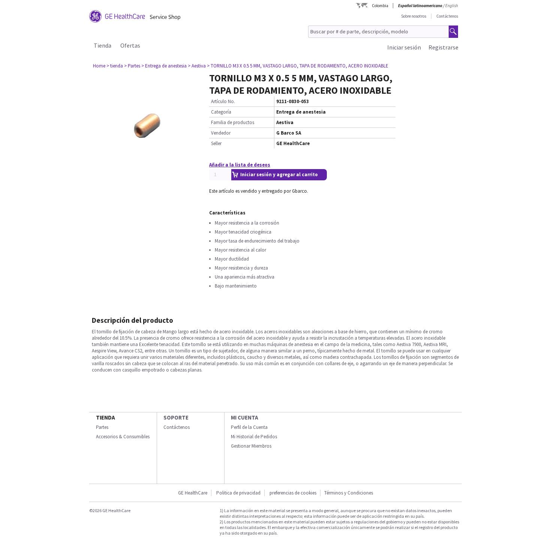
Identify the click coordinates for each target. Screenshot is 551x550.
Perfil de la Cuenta (249, 427)
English (451, 5)
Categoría (221, 112)
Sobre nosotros (413, 16)
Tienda (102, 45)
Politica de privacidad (238, 493)
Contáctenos (447, 16)
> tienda (114, 66)
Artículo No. (223, 101)
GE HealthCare (192, 493)
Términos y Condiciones (348, 493)
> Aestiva (197, 66)
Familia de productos (232, 122)
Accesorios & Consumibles (123, 436)
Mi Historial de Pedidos (254, 436)
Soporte (176, 417)
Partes (102, 427)
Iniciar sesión (404, 47)
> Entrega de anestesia (164, 66)
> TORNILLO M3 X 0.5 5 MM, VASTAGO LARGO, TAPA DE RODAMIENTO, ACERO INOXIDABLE (297, 66)
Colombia (380, 5)
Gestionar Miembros (251, 446)
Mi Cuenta (244, 417)
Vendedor (221, 133)
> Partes (132, 66)
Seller (216, 143)
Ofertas (130, 45)
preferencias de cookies (293, 493)
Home (99, 66)
